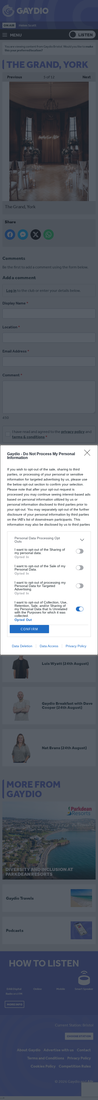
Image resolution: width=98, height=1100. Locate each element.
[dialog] (49, 550)
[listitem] (49, 539)
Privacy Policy (76, 646)
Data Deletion (22, 646)
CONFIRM (29, 629)
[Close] (88, 454)
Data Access (49, 646)
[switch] (79, 551)
